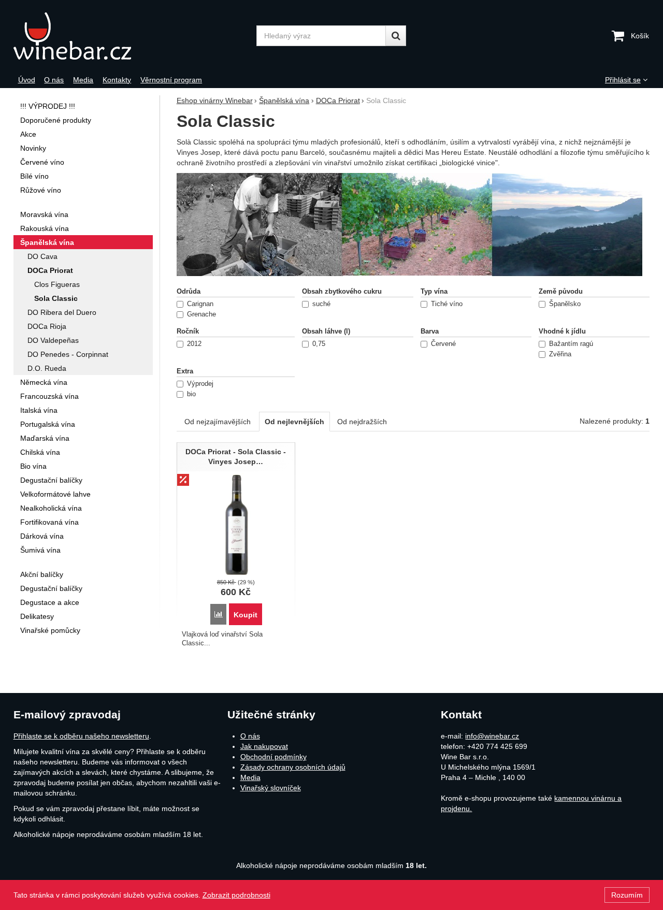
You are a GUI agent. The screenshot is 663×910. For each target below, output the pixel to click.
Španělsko (565, 304)
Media (250, 777)
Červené (443, 344)
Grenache (201, 314)
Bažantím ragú (571, 344)
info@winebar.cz (492, 736)
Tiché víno (447, 304)
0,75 (318, 344)
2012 (194, 344)
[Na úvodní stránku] (97, 36)
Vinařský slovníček (270, 788)
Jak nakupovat (264, 746)
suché (321, 304)
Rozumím (627, 895)
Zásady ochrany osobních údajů (292, 767)
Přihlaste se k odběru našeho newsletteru (81, 736)
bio (191, 394)
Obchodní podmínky (273, 757)
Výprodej (200, 383)
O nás (250, 736)
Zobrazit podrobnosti (236, 895)
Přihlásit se (623, 80)
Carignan (200, 304)
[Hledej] (395, 35)
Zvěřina (560, 354)
